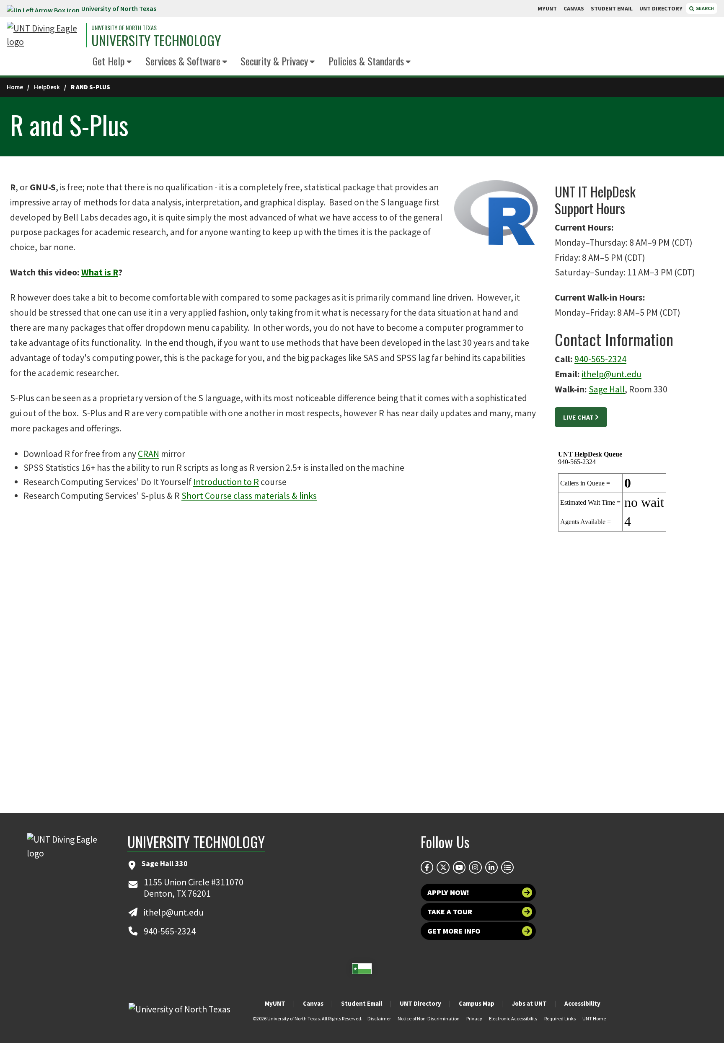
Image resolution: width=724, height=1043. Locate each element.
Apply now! (448, 892)
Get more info (454, 931)
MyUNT (275, 1003)
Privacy (474, 1018)
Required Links (560, 1018)
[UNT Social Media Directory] (507, 867)
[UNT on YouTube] (459, 867)
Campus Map (476, 1003)
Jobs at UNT (529, 1003)
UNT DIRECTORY (661, 8)
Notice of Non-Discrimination (429, 1018)
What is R (99, 272)
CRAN (148, 453)
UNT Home (594, 1018)
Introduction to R (226, 482)
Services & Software (182, 60)
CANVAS (574, 8)
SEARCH (704, 8)
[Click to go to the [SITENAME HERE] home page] (44, 35)
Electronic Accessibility (513, 1018)
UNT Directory (420, 1003)
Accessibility (582, 1003)
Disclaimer (379, 1018)
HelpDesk (47, 87)
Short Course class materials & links (249, 495)
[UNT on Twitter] (443, 867)
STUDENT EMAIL (612, 8)
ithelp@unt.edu (611, 374)
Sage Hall (607, 389)
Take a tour (449, 911)
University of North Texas (118, 8)
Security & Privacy (274, 60)
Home (15, 87)
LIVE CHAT (578, 417)
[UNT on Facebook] (427, 867)
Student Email (361, 1003)
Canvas (313, 1003)
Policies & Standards (366, 60)
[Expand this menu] (129, 62)
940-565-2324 (600, 359)
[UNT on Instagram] (475, 867)
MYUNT (547, 8)
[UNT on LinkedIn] (491, 867)
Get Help (109, 60)
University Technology (156, 40)
